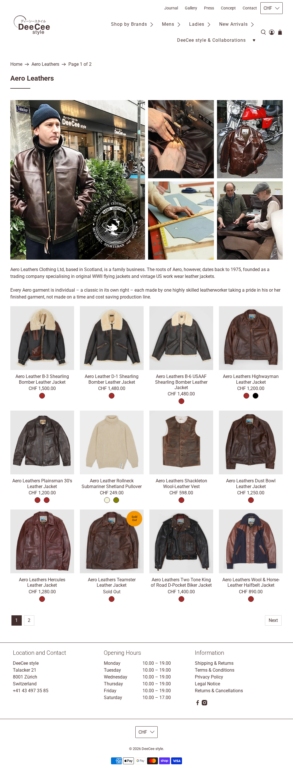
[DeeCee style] (32, 25)
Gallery (191, 8)
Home (16, 64)
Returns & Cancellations (219, 690)
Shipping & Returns (214, 663)
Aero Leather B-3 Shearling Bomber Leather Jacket (42, 379)
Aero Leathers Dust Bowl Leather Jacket (251, 483)
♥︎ (254, 40)
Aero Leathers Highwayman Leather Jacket (251, 379)
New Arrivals (233, 24)
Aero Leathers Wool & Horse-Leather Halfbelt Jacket (251, 582)
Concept (228, 8)
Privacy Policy (209, 677)
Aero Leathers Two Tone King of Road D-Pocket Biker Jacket (181, 582)
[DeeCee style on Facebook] (197, 704)
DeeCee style (152, 749)
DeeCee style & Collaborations (211, 40)
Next (273, 620)
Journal (171, 8)
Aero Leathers (45, 64)
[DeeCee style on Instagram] (204, 704)
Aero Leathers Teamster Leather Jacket (112, 582)
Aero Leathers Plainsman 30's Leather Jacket (42, 483)
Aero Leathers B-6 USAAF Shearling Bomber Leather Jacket (181, 382)
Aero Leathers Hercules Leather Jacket (42, 582)
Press (209, 8)
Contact (250, 8)
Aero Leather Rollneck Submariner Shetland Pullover (112, 483)
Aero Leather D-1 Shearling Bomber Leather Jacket (111, 379)
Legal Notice (207, 684)
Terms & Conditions (214, 670)
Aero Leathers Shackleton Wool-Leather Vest (181, 483)
